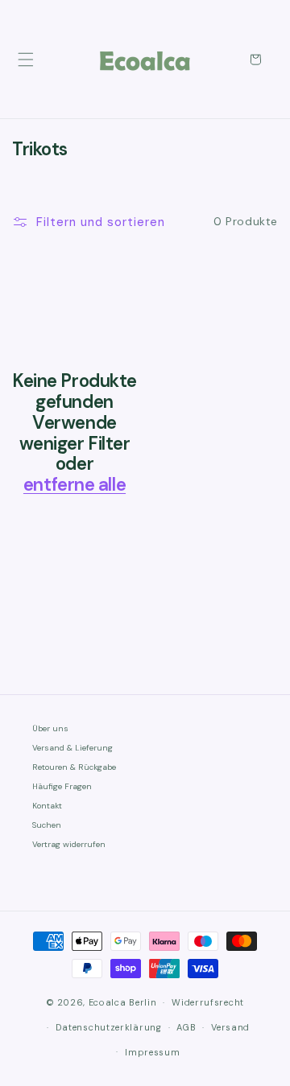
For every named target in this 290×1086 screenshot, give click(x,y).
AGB (186, 1027)
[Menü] (25, 59)
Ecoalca (107, 1002)
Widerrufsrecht (208, 1002)
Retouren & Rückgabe (74, 767)
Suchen (46, 825)
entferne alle (74, 485)
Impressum (152, 1052)
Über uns (50, 728)
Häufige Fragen (62, 786)
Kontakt (47, 805)
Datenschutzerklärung (109, 1027)
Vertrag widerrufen (69, 844)
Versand (230, 1027)
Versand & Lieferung (72, 748)
